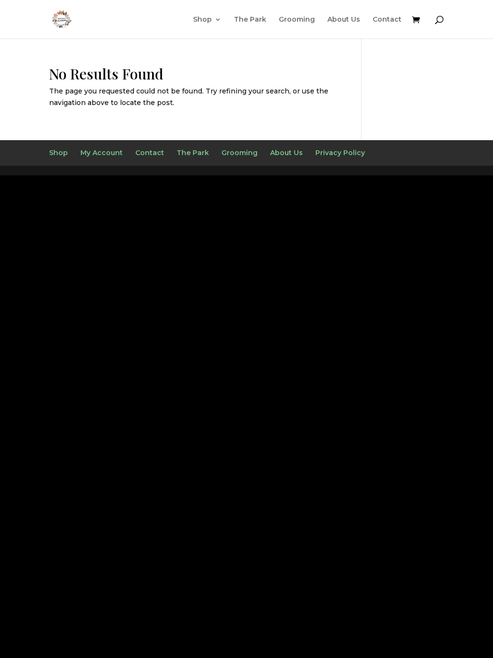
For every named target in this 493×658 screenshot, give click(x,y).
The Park (250, 20)
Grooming (297, 20)
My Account (101, 152)
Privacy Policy (340, 152)
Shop (202, 20)
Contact (387, 20)
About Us (343, 20)
